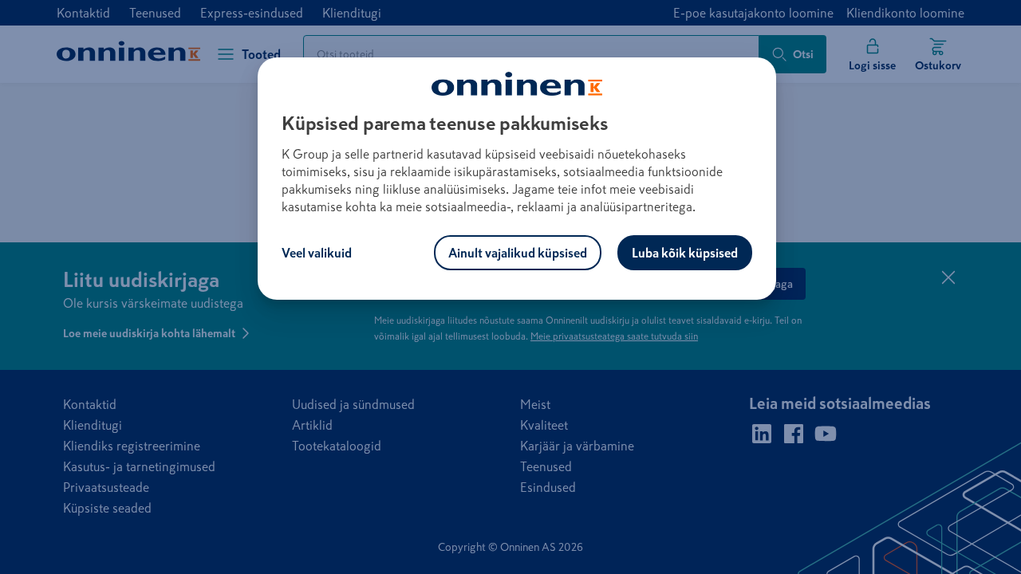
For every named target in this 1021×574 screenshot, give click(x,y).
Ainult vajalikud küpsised (517, 252)
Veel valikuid (317, 252)
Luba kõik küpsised (685, 252)
